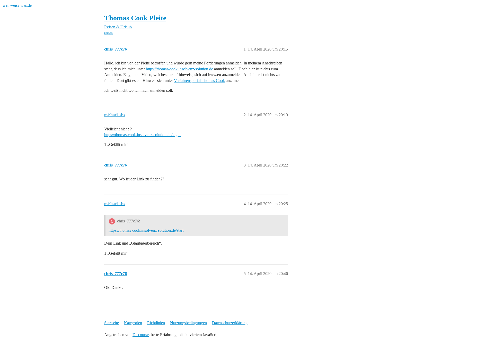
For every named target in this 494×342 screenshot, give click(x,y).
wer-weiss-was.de (17, 5)
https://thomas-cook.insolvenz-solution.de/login (142, 134)
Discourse (141, 334)
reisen (108, 33)
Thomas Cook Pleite (135, 18)
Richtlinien (156, 323)
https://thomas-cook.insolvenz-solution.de (179, 69)
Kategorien (133, 323)
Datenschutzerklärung (230, 323)
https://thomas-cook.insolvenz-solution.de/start (146, 230)
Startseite (111, 323)
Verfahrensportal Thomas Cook (199, 80)
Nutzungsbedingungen (188, 323)
